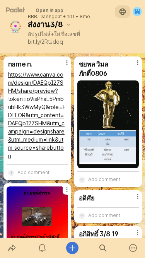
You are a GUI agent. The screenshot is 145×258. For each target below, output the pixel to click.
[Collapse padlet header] (68, 24)
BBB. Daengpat (45, 16)
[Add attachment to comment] (11, 172)
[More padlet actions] (133, 248)
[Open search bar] (102, 247)
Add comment (33, 172)
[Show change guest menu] (137, 11)
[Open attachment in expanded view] (108, 124)
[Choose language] (122, 11)
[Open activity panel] (42, 248)
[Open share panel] (12, 248)
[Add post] (72, 248)
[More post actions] (62, 66)
